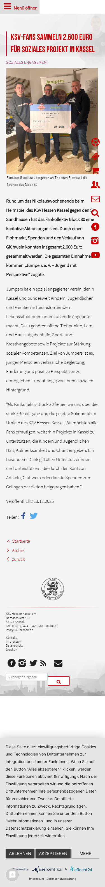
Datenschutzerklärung (61, 878)
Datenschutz (14, 645)
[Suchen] (59, 681)
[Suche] (95, 214)
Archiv (18, 550)
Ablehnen (20, 853)
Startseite (21, 541)
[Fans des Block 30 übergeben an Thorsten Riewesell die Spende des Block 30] (52, 121)
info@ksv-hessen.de (19, 630)
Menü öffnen (26, 7)
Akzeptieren (53, 853)
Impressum (14, 641)
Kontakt (11, 637)
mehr (86, 853)
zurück (18, 559)
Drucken (11, 649)
